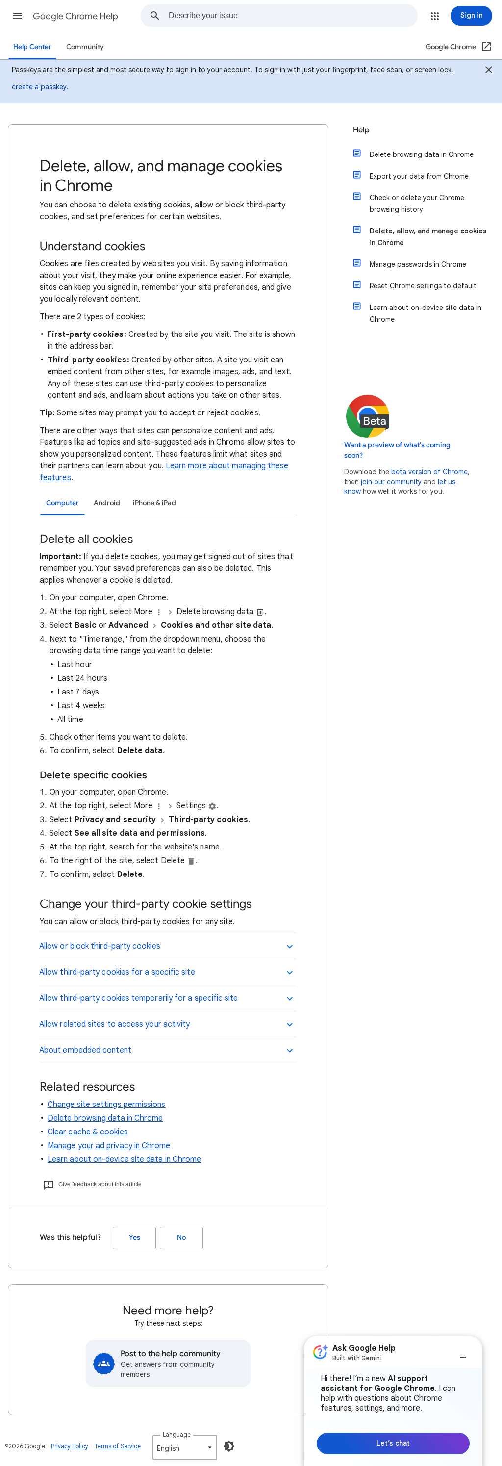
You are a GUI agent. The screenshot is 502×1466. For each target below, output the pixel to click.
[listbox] (184, 1447)
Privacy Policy (69, 1446)
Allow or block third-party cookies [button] (99, 946)
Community (85, 47)
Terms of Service (117, 1446)
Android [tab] (107, 503)
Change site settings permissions (107, 1104)
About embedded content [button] (85, 1050)
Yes (134, 1238)
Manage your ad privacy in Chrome (109, 1146)
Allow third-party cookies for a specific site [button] (117, 972)
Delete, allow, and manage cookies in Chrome (428, 237)
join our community (391, 481)
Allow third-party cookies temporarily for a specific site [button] (138, 998)
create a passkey (39, 86)
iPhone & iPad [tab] (154, 503)
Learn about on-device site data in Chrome (124, 1159)
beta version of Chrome (429, 471)
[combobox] (293, 15)
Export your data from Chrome (419, 176)
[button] (17, 15)
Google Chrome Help (75, 16)
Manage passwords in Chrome (418, 264)
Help (361, 130)
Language (177, 1434)
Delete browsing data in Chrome (105, 1118)
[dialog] (393, 1401)
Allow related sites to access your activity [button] (114, 1024)
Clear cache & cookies (88, 1132)
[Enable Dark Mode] (229, 1446)
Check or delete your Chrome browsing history (417, 203)
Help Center (32, 47)
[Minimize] (463, 1353)
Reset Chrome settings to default (423, 286)
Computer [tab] (62, 503)
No (181, 1238)
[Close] (489, 71)
